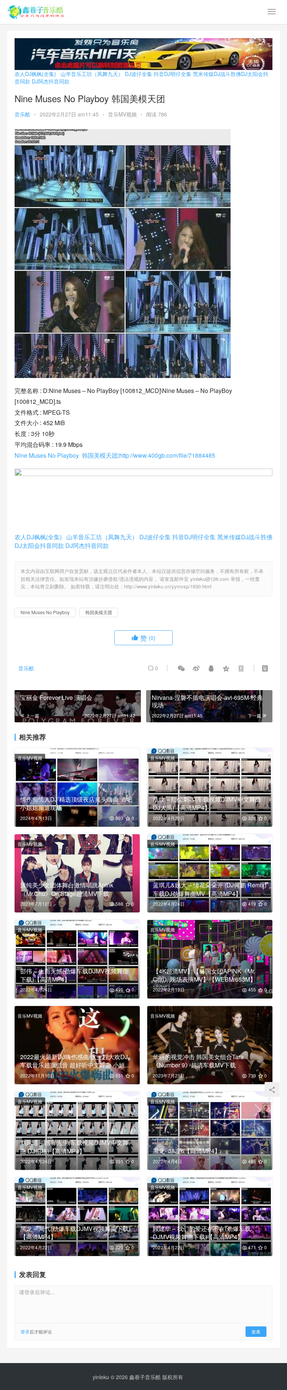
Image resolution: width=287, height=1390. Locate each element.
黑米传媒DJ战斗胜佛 (217, 73)
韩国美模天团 (100, 455)
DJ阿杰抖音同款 (51, 81)
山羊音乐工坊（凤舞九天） (92, 73)
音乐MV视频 (122, 114)
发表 (255, 1331)
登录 (25, 1331)
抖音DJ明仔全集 (172, 73)
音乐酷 (22, 114)
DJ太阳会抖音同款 (39, 545)
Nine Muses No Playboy (47, 455)
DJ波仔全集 (138, 73)
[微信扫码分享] (181, 668)
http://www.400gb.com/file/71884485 (167, 455)
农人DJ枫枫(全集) (35, 73)
